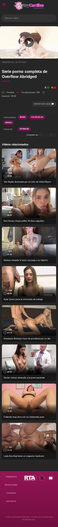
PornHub (24, 129)
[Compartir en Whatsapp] (47, 135)
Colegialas (37, 117)
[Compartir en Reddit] (54, 135)
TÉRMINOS (11, 477)
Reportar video (43, 104)
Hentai (8, 122)
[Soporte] (50, 478)
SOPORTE (11, 501)
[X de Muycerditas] (42, 478)
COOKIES (11, 493)
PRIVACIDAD (11, 485)
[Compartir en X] (43, 135)
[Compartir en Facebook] (40, 135)
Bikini (22, 117)
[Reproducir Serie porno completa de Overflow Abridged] (29, 42)
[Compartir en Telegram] (51, 135)
